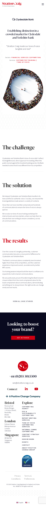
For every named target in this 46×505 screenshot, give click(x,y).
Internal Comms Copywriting (29, 430)
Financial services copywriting (26, 57)
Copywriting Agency (28, 408)
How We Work (28, 439)
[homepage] (11, 4)
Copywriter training (26, 60)
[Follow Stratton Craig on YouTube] (36, 389)
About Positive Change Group (29, 449)
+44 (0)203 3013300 (23, 376)
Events (25, 442)
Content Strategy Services (30, 435)
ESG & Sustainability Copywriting (29, 413)
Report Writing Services (29, 419)
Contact (26, 445)
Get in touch (23, 338)
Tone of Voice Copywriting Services (28, 425)
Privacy (17, 475)
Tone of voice (23, 62)
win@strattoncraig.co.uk (23, 383)
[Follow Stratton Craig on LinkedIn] (26, 389)
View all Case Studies (23, 301)
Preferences (29, 478)
